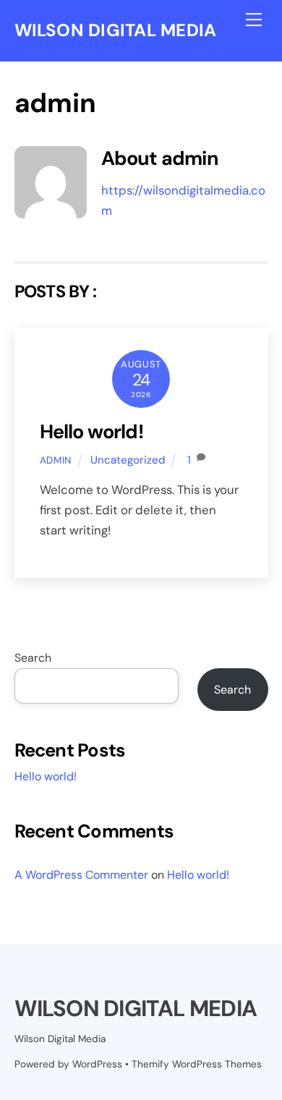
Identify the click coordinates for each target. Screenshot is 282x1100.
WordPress (97, 1064)
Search (32, 657)
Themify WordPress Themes (197, 1064)
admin (56, 460)
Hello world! (91, 431)
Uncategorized (127, 460)
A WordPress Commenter (81, 874)
